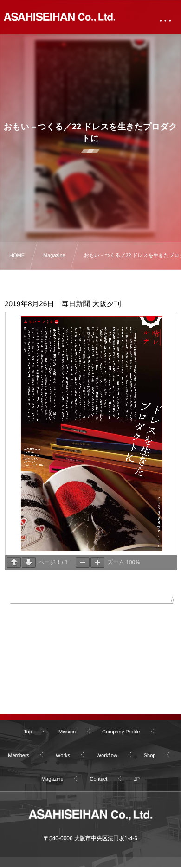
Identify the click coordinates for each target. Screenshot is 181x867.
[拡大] (97, 562)
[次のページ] (29, 562)
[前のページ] (14, 562)
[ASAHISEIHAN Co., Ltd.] (59, 14)
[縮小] (83, 562)
